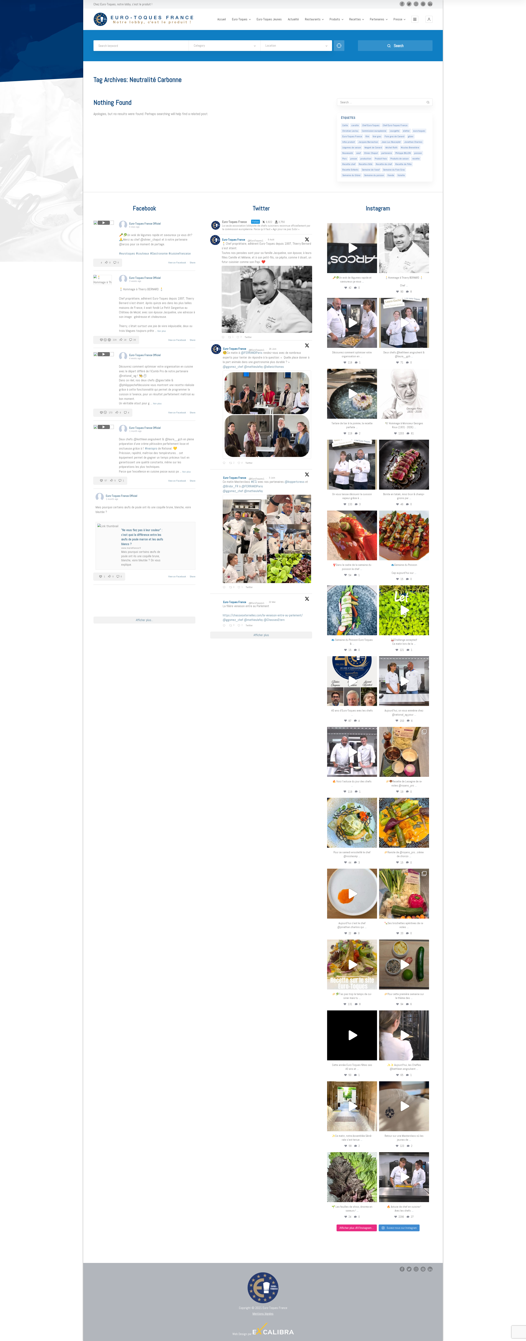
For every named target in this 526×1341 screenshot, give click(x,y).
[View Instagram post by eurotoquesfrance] (373, 268)
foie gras (377, 136)
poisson (418, 153)
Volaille (401, 175)
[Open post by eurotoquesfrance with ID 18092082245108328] (404, 248)
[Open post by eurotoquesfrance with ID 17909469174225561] (404, 681)
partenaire (386, 153)
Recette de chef (384, 164)
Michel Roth (391, 147)
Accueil (221, 19)
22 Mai (272, 602)
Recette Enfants (350, 169)
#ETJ (254, 482)
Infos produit (348, 142)
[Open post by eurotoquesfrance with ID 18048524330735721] (404, 823)
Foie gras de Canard (394, 136)
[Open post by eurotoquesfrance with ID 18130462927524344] (352, 610)
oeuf (358, 153)
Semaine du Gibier (351, 175)
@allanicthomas (274, 366)
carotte (355, 125)
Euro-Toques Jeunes (269, 19)
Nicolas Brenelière (410, 147)
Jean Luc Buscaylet (391, 142)
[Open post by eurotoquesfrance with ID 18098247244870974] (404, 894)
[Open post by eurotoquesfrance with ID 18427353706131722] (404, 465)
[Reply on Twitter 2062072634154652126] (225, 587)
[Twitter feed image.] (267, 299)
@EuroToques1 (255, 240)
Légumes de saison (351, 147)
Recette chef (348, 164)
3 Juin (272, 477)
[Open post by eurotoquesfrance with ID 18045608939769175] (352, 1035)
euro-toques (419, 130)
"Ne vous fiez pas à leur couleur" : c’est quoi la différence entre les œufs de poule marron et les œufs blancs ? (142, 537)
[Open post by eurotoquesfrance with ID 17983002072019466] (404, 394)
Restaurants (313, 19)
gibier (410, 136)
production (365, 158)
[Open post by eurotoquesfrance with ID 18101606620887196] (352, 465)
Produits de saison (399, 158)
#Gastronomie (159, 253)
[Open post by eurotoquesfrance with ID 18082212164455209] (352, 823)
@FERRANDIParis (251, 353)
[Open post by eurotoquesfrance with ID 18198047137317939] (352, 535)
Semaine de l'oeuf (371, 169)
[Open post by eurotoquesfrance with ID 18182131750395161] (404, 610)
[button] (429, 19)
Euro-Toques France (352, 136)
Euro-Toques (239, 19)
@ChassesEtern (274, 620)
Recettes (355, 19)
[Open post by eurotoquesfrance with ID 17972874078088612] (352, 394)
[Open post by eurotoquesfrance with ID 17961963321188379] (352, 323)
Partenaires (377, 19)
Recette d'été (365, 164)
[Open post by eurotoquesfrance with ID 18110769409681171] (352, 894)
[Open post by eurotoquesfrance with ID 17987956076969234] (352, 1177)
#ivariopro (151, 448)
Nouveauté (347, 153)
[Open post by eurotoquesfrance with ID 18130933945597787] (352, 681)
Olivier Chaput (371, 153)
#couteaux (142, 253)
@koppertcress (295, 482)
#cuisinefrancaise (179, 253)
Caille (345, 125)
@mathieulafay (253, 366)
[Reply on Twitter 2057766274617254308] (225, 625)
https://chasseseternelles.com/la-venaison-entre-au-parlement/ (263, 615)
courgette (394, 130)
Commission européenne (374, 130)
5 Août (271, 239)
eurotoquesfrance (352, 226)
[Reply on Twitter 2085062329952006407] (224, 337)
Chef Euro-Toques (370, 125)
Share (192, 262)
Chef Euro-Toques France (395, 125)
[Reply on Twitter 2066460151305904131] (225, 463)
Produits (335, 19)
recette (416, 158)
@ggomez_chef (233, 366)
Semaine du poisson (374, 175)
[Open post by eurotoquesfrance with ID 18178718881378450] (404, 1106)
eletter (406, 130)
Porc (344, 158)
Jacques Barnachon (368, 142)
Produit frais (381, 158)
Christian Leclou (350, 130)
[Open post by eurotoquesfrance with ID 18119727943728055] (352, 1106)
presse (353, 158)
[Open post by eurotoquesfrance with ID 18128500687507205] (404, 1035)
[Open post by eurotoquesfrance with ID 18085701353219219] (352, 248)
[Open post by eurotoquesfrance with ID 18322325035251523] (352, 752)
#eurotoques (127, 253)
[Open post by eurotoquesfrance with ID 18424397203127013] (404, 964)
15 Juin (273, 349)
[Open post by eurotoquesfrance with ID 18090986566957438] (404, 1177)
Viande (391, 175)
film (367, 136)
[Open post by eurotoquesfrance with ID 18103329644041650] (404, 535)
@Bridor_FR (230, 486)
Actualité (293, 19)
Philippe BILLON (403, 153)
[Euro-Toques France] (145, 19)
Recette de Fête (403, 164)
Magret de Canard (373, 147)
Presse (397, 19)
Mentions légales (263, 1313)
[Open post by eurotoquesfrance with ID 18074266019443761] (404, 323)
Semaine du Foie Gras (394, 169)
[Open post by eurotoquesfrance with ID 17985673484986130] (352, 964)
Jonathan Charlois (413, 142)
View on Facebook (177, 262)
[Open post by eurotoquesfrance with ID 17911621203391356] (404, 752)
